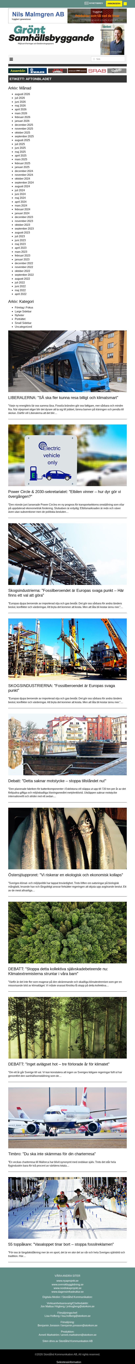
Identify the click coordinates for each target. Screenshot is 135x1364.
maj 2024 (20, 197)
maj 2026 (20, 105)
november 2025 (24, 128)
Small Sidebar (23, 323)
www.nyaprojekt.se (67, 1280)
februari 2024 (22, 209)
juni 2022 (20, 286)
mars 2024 (21, 205)
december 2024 (24, 171)
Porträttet (20, 319)
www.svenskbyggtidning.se (67, 1284)
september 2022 (24, 274)
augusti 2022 (22, 278)
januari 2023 (22, 259)
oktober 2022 (22, 271)
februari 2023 (22, 255)
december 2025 (24, 124)
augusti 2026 (22, 94)
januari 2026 (22, 121)
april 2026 (21, 109)
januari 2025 (22, 167)
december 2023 (24, 217)
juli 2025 (20, 144)
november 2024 (24, 174)
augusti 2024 (22, 186)
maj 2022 (20, 290)
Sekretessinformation (68, 1362)
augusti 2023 (22, 232)
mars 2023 (21, 251)
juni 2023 (20, 240)
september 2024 (24, 182)
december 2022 (24, 263)
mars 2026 (21, 113)
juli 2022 (20, 282)
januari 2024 (22, 213)
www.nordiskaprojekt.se (67, 1288)
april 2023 (21, 247)
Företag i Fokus (24, 307)
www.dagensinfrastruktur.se (68, 1291)
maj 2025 (20, 151)
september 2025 (24, 136)
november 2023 (24, 221)
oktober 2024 (22, 178)
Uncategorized (23, 326)
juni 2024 (20, 194)
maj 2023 (20, 244)
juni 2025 (20, 147)
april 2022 (21, 294)
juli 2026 (20, 98)
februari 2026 (22, 117)
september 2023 (24, 228)
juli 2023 (20, 236)
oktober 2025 (22, 132)
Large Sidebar (23, 311)
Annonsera (114, 3)
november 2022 (24, 267)
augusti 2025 (22, 140)
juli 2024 (20, 190)
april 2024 (21, 201)
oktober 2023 (22, 224)
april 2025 (21, 155)
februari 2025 (22, 163)
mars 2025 (21, 159)
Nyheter (19, 315)
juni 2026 (20, 101)
